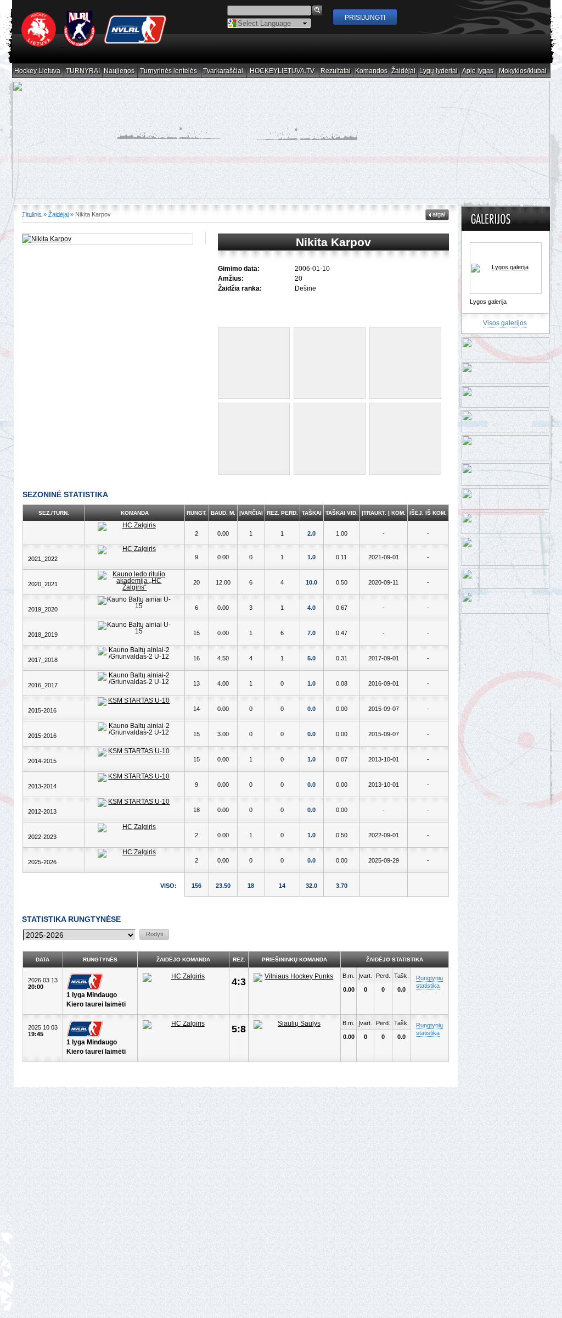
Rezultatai (336, 71)
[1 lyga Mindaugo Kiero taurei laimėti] (100, 982)
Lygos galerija (488, 301)
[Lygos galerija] (506, 268)
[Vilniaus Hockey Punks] (294, 977)
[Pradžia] (94, 44)
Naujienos (119, 71)
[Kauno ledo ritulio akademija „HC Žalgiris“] (134, 581)
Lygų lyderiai (438, 71)
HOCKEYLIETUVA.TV (282, 71)
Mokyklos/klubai (523, 71)
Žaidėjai (403, 71)
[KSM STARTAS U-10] (134, 701)
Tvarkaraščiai (223, 71)
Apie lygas (478, 71)
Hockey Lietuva (37, 71)
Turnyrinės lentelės (169, 71)
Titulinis (32, 214)
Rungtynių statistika (429, 982)
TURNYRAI (83, 71)
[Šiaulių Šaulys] (294, 1024)
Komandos (371, 71)
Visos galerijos (505, 323)
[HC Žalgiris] (134, 526)
